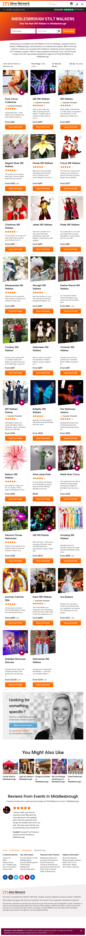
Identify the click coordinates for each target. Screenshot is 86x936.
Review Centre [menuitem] (8, 862)
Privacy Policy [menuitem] (7, 869)
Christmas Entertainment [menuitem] (49, 864)
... (22, 117)
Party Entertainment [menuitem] (47, 862)
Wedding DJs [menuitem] (25, 867)
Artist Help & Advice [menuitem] (69, 864)
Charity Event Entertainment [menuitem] (50, 867)
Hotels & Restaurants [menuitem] (47, 871)
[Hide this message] (81, 930)
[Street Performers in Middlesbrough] (75, 766)
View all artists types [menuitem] (27, 869)
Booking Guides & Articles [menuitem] (72, 860)
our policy (50, 933)
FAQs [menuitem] (5, 860)
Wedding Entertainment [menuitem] (48, 858)
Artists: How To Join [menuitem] (70, 862)
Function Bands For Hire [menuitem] (29, 858)
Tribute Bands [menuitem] (25, 864)
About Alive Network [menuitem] (70, 858)
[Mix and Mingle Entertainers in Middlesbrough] (59, 766)
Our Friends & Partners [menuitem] (71, 867)
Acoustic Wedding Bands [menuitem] (29, 862)
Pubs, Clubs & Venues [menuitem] (48, 869)
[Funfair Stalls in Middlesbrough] (10, 766)
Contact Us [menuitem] (7, 858)
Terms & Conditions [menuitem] (10, 867)
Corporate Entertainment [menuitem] (49, 860)
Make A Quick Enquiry (23, 725)
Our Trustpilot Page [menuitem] (9, 864)
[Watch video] (21, 92)
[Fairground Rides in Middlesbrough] (43, 766)
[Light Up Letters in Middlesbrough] (26, 766)
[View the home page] (16, 4)
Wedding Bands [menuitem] (25, 860)
